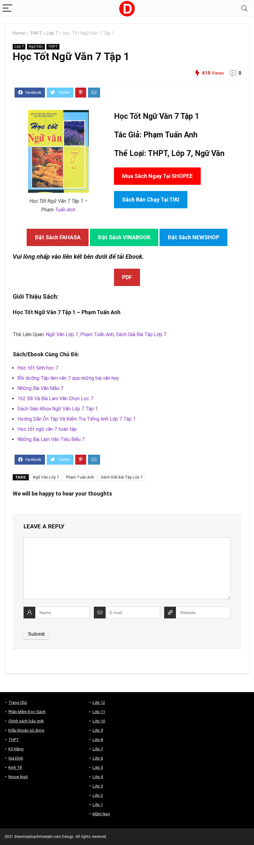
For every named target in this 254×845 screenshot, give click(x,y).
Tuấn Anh (65, 210)
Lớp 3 (98, 786)
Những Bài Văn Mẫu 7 (40, 388)
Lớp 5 (98, 767)
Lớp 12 (99, 702)
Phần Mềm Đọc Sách (27, 711)
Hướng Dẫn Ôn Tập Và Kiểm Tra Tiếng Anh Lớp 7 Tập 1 (76, 419)
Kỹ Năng (16, 749)
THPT (36, 33)
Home (19, 33)
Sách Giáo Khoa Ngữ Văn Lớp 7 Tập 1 (57, 409)
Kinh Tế (15, 767)
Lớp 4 (98, 776)
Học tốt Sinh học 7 (37, 368)
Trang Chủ (17, 702)
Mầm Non (101, 814)
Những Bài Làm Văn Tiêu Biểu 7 (51, 439)
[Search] (244, 8)
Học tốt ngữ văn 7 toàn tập (47, 429)
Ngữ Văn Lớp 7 (62, 334)
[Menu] (7, 8)
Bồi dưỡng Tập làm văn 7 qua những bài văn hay (68, 378)
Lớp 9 (98, 730)
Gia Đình (15, 758)
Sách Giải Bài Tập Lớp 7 (141, 334)
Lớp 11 (99, 711)
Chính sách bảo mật (26, 721)
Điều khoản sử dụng (26, 730)
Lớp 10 (99, 721)
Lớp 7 (52, 33)
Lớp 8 (98, 739)
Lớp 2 (98, 795)
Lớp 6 (98, 758)
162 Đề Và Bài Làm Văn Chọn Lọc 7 (55, 398)
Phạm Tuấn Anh (97, 334)
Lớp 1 (98, 804)
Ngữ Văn (36, 47)
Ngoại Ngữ (18, 776)
